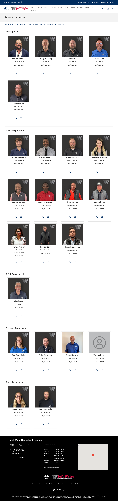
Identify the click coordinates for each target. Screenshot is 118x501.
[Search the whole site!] (113, 8)
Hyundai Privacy (50, 484)
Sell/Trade (53, 7)
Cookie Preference (63, 484)
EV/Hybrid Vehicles (42, 7)
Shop (32, 7)
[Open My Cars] (108, 9)
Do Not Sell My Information (78, 484)
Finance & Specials (63, 7)
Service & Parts (89, 7)
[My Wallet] (103, 9)
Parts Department (59, 24)
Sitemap (34, 484)
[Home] (7, 8)
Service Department (46, 24)
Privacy (41, 484)
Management (9, 24)
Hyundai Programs (76, 7)
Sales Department (20, 24)
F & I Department (33, 24)
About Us (33, 10)
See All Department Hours (51, 467)
